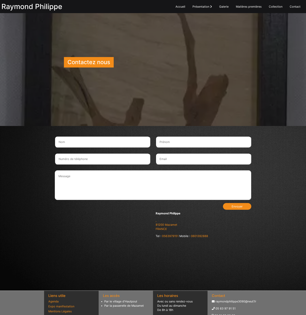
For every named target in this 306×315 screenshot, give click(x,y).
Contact (295, 6)
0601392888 (199, 236)
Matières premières (249, 6)
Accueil (180, 6)
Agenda (53, 301)
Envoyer (237, 206)
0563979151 (170, 236)
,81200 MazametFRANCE (166, 225)
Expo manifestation (61, 306)
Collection (275, 6)
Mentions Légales (60, 311)
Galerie (224, 6)
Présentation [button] (201, 6)
